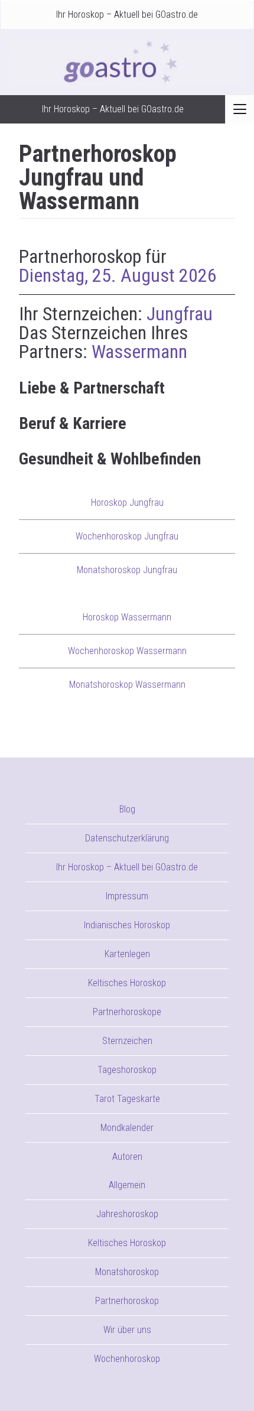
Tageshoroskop (127, 1069)
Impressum (127, 896)
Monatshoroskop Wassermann (127, 684)
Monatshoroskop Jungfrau (127, 570)
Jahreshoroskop (127, 1214)
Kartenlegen (127, 954)
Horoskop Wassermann (127, 617)
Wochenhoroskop (127, 1358)
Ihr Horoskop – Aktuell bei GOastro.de (127, 14)
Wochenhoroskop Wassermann (127, 650)
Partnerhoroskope (127, 1011)
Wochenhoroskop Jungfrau (127, 536)
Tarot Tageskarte (127, 1098)
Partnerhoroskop (127, 1300)
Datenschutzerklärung (127, 838)
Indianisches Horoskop (127, 925)
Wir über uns (127, 1329)
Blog (127, 809)
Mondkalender (127, 1127)
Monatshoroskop (127, 1271)
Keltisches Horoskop (127, 983)
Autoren (127, 1156)
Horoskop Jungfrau (127, 502)
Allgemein (127, 1185)
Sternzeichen (127, 1040)
